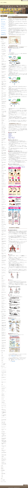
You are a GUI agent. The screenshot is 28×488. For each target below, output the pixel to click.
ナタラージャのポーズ (4, 237)
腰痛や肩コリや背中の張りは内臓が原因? (4, 441)
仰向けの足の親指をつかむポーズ (4, 260)
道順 (1, 478)
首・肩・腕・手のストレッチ (4, 107)
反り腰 (2, 168)
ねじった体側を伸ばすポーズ (4, 225)
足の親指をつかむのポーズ (4, 212)
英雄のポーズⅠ (3, 219)
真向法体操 (3, 120)
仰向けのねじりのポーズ (4, 204)
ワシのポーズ (3, 290)
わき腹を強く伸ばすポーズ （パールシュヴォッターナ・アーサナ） (4, 231)
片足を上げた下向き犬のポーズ (4, 298)
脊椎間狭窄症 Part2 (4, 148)
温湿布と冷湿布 (3, 45)
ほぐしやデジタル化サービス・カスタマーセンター (4, 372)
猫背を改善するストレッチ (4, 72)
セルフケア (15, 6)
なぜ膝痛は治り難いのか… (4, 436)
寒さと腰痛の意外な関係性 (4, 443)
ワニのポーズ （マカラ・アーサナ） (4, 309)
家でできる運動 (3, 132)
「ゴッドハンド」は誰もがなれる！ (4, 388)
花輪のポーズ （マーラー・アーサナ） (4, 267)
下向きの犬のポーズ (4, 186)
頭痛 (2, 352)
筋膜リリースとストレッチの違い (4, 450)
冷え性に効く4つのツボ (4, 62)
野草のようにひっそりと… (4, 382)
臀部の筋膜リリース (4, 332)
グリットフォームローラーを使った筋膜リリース (4, 112)
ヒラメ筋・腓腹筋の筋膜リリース (4, 316)
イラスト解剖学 (26, 6)
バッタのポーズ (3, 300)
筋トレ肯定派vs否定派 (4, 160)
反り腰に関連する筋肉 (3, 32)
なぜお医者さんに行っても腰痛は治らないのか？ (4, 413)
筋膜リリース (20, 6)
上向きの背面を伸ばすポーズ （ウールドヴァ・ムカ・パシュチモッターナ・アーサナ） (4, 257)
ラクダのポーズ (3, 275)
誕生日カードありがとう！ (4, 375)
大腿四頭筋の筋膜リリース (4, 323)
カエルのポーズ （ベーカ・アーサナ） (4, 273)
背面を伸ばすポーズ (4, 303)
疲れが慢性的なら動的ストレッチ (4, 460)
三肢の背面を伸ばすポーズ (4, 244)
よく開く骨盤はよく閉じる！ (4, 165)
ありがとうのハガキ (4, 405)
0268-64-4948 (13, 361)
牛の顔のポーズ (3, 262)
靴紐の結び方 (3, 395)
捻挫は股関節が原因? (4, 101)
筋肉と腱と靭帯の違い (4, 453)
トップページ (9, 15)
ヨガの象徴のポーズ (4, 208)
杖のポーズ (3, 194)
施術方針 (4, 6)
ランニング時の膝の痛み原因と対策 (4, 138)
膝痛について (3, 140)
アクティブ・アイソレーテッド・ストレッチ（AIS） (4, 446)
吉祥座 (2, 191)
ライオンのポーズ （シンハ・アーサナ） (4, 265)
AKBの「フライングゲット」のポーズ (4, 47)
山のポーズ (3, 178)
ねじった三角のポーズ (4, 217)
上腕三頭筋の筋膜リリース (4, 340)
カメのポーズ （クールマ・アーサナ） (4, 270)
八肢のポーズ (3, 181)
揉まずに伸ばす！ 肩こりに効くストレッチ (4, 69)
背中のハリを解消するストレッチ (4, 129)
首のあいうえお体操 (3, 21)
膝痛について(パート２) (4, 142)
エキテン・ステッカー (4, 368)
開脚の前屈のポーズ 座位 (4, 239)
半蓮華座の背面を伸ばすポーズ (4, 241)
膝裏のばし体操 (2, 26)
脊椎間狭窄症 (17, 11)
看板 (2, 384)
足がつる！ (3, 448)
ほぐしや (16, 359)
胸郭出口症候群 (3, 473)
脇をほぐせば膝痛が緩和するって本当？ (4, 153)
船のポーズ (3, 296)
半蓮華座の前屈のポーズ (4, 287)
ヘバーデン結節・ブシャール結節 (4, 364)
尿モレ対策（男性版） (4, 97)
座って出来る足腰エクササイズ (4, 158)
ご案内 (2, 6)
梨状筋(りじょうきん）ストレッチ (4, 89)
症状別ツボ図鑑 (17, 6)
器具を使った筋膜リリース (3, 312)
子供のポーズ (3, 196)
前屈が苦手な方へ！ (4, 105)
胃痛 (2, 360)
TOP (0, 5)
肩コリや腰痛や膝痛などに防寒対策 (4, 66)
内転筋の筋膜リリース (4, 330)
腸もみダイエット (4, 109)
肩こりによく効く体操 (4, 56)
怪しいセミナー (2, 17)
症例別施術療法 (8, 6)
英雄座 (2, 278)
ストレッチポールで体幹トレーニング (4, 93)
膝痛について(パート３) (4, 145)
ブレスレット (3, 397)
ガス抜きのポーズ (4, 206)
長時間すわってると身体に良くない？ (4, 64)
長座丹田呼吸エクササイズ (4, 77)
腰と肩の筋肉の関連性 (4, 420)
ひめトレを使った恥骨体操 (4, 81)
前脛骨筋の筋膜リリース (4, 318)
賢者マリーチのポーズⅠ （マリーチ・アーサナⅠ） (4, 251)
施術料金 (6, 6)
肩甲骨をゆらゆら (4, 49)
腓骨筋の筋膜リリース (4, 320)
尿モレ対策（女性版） (4, 99)
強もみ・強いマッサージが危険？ (4, 433)
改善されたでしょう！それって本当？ (4, 410)
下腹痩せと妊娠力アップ (4, 162)
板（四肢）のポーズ (4, 183)
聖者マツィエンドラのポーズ (4, 248)
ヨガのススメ (23, 6)
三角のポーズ (3, 215)
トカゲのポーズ (3, 199)
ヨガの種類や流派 (4, 173)
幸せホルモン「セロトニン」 (4, 429)
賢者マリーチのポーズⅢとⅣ (4, 253)
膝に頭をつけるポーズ (4, 292)
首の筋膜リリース (4, 346)
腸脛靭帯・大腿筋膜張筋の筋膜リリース (4, 325)
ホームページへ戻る (3, 481)
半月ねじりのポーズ (4, 228)
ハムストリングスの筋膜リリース (4, 328)
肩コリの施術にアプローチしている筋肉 (4, 424)
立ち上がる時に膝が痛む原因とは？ (4, 438)
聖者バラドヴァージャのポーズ (4, 307)
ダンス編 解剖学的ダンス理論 (4, 415)
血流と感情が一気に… (4, 377)
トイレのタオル (3, 400)
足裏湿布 (3, 456)
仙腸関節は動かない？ (4, 103)
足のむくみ (3, 357)
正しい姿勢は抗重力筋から (4, 150)
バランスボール (3, 125)
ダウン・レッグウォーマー (4, 407)
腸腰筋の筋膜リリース (4, 348)
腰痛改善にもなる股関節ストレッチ (4, 84)
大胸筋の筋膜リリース (4, 336)
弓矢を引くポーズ (4, 294)
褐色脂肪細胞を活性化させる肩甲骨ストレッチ (4, 117)
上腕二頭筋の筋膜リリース (4, 343)
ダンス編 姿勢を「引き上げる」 (4, 53)
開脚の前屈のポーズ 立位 (4, 234)
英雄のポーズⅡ (3, 221)
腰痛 (2, 355)
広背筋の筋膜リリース (4, 338)
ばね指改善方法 (3, 134)
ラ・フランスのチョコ (4, 380)
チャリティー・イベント (4, 392)
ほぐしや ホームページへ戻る (3, 39)
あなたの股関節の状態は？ (4, 86)
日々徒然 (12, 6)
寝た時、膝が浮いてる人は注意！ (4, 43)
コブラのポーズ (3, 202)
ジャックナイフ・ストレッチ (4, 136)
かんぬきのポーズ (4, 283)
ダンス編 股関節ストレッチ (4, 51)
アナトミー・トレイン (4, 417)
